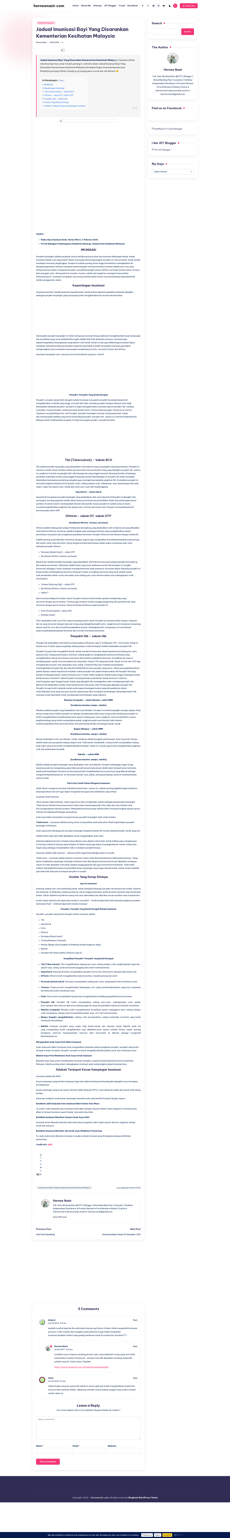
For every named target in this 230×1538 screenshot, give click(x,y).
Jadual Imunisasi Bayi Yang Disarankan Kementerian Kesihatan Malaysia (64, 1188)
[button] (189, 5)
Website (112, 1446)
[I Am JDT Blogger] (161, 149)
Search (157, 23)
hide (61, 80)
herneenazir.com (49, 5)
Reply (135, 1320)
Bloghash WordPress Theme (143, 1497)
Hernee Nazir (62, 1200)
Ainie (50, 1378)
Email (76, 1446)
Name (40, 1446)
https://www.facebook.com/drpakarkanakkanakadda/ (81, 1367)
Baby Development (46, 23)
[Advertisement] (88, 210)
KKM (50, 1144)
